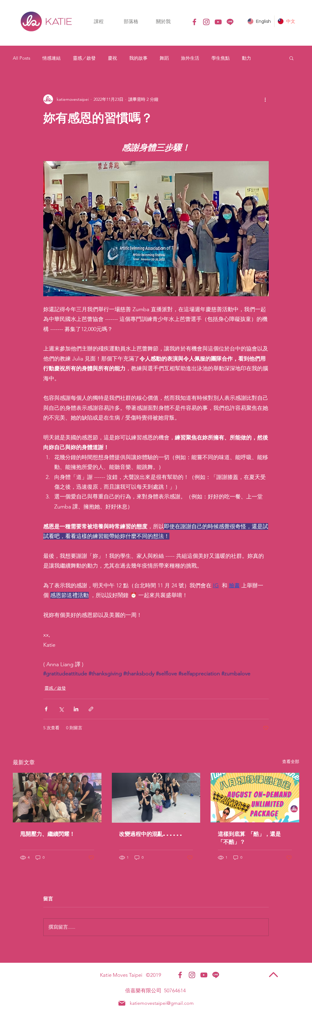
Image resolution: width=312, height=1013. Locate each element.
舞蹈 (164, 58)
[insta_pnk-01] (206, 22)
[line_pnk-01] (230, 22)
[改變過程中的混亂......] (156, 798)
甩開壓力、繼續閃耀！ (47, 833)
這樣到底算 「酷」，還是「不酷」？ (249, 837)
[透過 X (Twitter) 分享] (61, 709)
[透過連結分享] (91, 709)
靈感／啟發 (84, 58)
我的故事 (138, 58)
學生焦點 (220, 58)
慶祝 (112, 58)
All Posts (21, 58)
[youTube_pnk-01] (218, 22)
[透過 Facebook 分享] (46, 709)
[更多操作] (265, 99)
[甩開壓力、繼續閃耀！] (57, 797)
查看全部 (290, 761)
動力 (246, 58)
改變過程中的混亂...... (151, 833)
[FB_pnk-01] (194, 22)
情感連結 (51, 58)
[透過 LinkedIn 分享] (76, 709)
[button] (99, 21)
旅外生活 (190, 58)
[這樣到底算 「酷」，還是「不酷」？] (255, 797)
